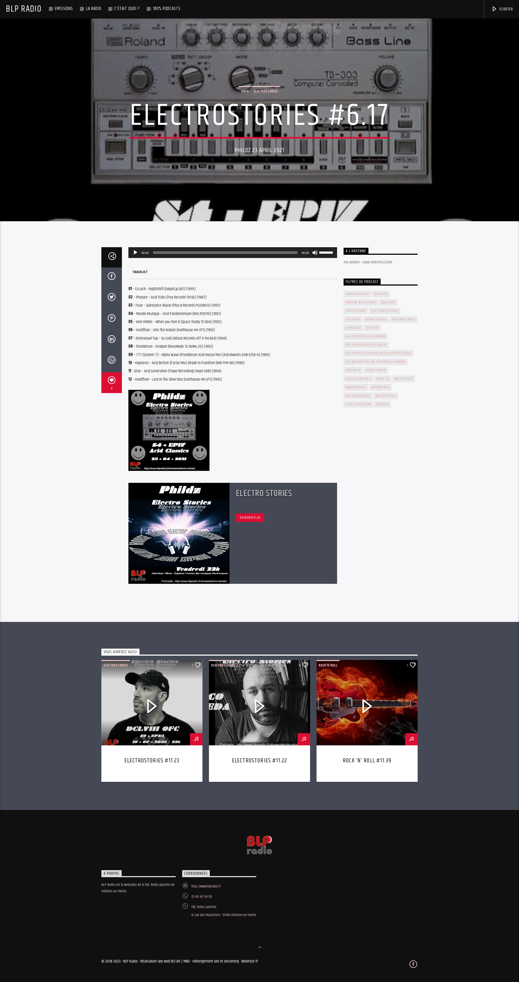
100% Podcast (357, 294)
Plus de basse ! (358, 378)
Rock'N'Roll (386, 395)
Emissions (64, 8)
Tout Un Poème (358, 404)
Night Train (376, 370)
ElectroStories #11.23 (151, 760)
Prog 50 (383, 378)
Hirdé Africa (376, 319)
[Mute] (315, 252)
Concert (388, 302)
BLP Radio (23, 9)
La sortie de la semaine (366, 336)
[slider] (326, 252)
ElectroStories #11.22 (259, 760)
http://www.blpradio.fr (206, 886)
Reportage (380, 387)
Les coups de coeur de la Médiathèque (378, 353)
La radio (93, 8)
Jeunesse (353, 327)
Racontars (403, 378)
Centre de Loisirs (361, 302)
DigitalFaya (356, 310)
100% (245, 91)
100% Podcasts (167, 8)
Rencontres (356, 387)
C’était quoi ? (127, 8)
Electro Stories (264, 493)
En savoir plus (250, 517)
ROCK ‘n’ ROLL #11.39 (367, 760)
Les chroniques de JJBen (366, 344)
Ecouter (505, 9)
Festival (353, 319)
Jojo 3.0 (372, 327)
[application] (232, 252)
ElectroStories (266, 91)
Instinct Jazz (403, 319)
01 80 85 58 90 (201, 897)
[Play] (135, 252)
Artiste (381, 294)
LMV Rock (353, 370)
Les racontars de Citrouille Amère (376, 361)
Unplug (382, 404)
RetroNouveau (358, 395)
